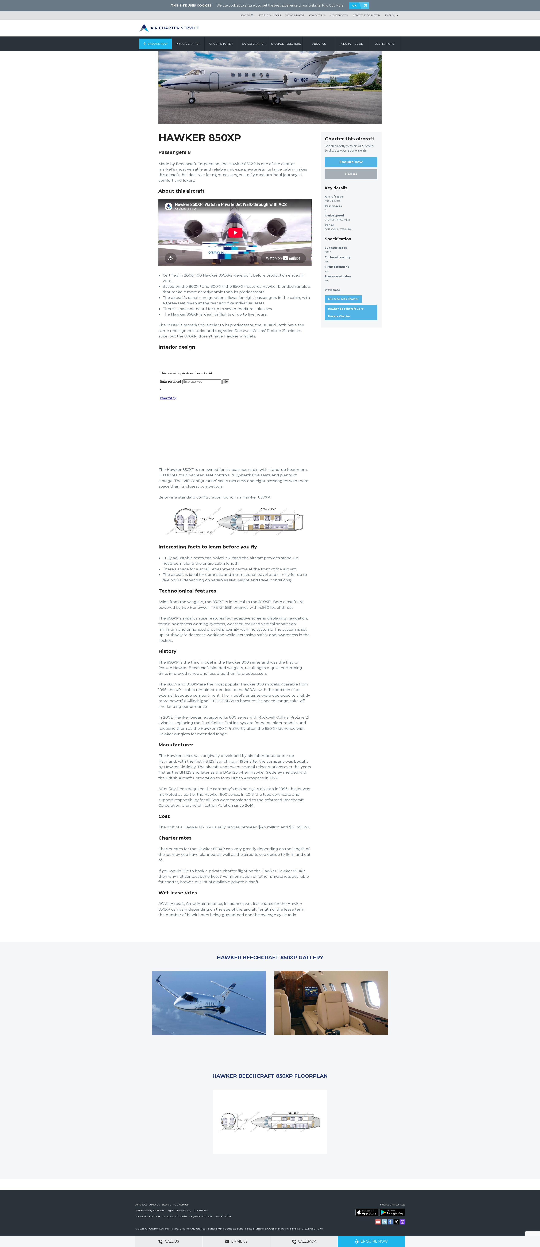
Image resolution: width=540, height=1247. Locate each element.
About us (319, 43)
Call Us (171, 1241)
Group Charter (221, 43)
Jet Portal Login (270, 15)
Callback (306, 1241)
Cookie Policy (200, 1210)
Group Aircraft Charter (175, 1216)
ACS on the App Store (366, 1212)
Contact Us (317, 15)
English (390, 15)
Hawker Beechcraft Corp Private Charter (346, 312)
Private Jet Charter (366, 15)
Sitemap (166, 1204)
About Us (154, 1204)
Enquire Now (157, 43)
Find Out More (332, 5)
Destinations (384, 43)
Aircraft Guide (352, 43)
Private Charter (188, 43)
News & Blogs (295, 15)
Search (245, 15)
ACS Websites (339, 15)
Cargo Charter (253, 43)
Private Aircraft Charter (148, 1216)
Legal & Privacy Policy (179, 1210)
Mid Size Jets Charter (343, 299)
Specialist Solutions (286, 43)
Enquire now (351, 162)
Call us (351, 174)
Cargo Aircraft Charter (201, 1216)
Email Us (239, 1241)
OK (354, 5)
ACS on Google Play (392, 1212)
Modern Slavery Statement (150, 1210)
